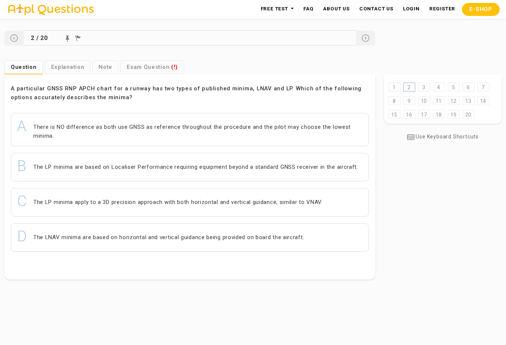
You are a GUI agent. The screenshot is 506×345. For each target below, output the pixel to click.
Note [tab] (105, 67)
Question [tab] (24, 67)
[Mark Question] (67, 39)
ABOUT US (336, 8)
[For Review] (78, 38)
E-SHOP (480, 9)
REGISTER (442, 8)
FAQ (308, 8)
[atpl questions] (50, 9)
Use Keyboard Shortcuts (447, 137)
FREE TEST (275, 8)
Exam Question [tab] (152, 67)
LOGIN (411, 8)
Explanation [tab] (67, 67)
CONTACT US (376, 8)
